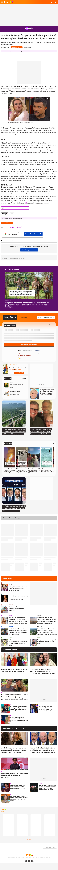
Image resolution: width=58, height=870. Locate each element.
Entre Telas (8, 300)
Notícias (11, 604)
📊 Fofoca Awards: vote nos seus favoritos (14, 208)
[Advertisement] (41, 719)
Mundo (10, 583)
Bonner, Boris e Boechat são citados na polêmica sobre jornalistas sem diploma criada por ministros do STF (43, 750)
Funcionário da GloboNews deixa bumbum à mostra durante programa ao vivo (17, 787)
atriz (25, 203)
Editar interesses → (50, 324)
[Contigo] (5, 213)
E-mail (51, 2)
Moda (10, 594)
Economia (11, 626)
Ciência (10, 615)
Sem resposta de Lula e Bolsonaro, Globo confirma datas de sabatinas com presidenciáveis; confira (46, 709)
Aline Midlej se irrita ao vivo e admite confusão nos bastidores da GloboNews (14, 776)
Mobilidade (39, 615)
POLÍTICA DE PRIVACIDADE (43, 858)
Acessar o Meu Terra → (25, 317)
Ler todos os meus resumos (29, 344)
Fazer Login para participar (29, 250)
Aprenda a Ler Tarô (19, 372)
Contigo (12, 227)
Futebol (10, 637)
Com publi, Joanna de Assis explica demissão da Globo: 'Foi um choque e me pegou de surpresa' (19, 798)
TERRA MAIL (30, 2)
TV (6, 227)
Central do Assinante (41, 2)
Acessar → (24, 378)
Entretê (19, 227)
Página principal (8, 2)
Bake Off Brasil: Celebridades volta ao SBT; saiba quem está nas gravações (14, 670)
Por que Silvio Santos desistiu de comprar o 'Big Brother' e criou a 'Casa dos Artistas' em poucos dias (18, 709)
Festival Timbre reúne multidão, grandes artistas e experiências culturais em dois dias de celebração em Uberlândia (47, 787)
